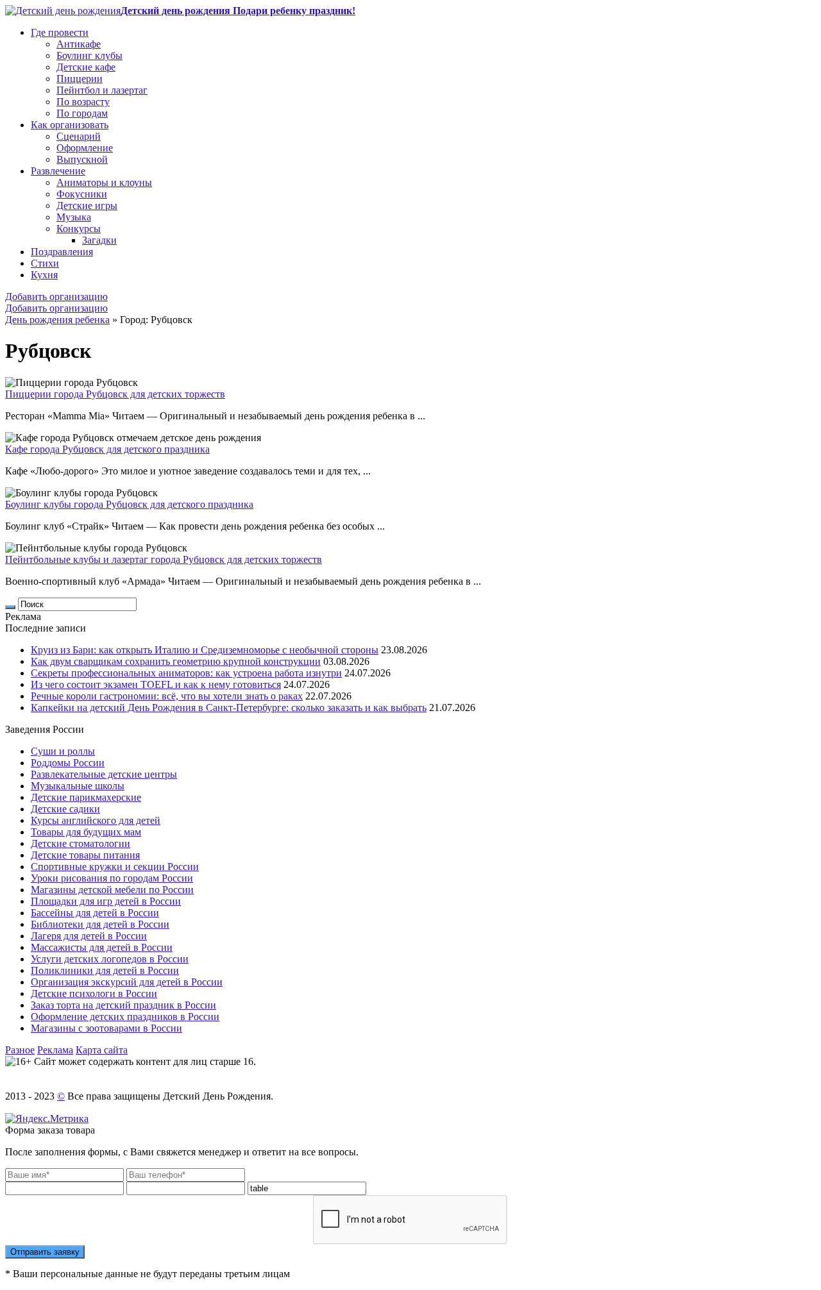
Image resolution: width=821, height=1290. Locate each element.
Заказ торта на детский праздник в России (123, 1005)
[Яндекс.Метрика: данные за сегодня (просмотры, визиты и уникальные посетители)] (47, 1119)
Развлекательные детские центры (104, 774)
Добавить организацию (56, 296)
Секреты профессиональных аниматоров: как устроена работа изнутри (186, 672)
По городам (82, 113)
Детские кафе (85, 67)
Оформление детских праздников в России (125, 1016)
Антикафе (78, 43)
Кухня (44, 274)
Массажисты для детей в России (102, 947)
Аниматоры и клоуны (104, 182)
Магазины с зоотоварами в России (106, 1028)
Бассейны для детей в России (95, 912)
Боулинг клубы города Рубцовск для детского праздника (129, 504)
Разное (20, 1049)
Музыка (73, 217)
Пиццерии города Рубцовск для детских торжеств (115, 394)
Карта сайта (102, 1049)
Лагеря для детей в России (89, 935)
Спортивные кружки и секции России (115, 866)
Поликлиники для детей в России (105, 970)
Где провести (60, 32)
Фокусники (81, 193)
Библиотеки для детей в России (100, 924)
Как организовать (69, 124)
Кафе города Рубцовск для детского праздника (107, 449)
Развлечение (58, 170)
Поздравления (62, 251)
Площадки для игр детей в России (106, 901)
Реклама (55, 1049)
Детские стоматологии (80, 843)
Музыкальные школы (77, 785)
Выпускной (82, 159)
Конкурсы (78, 228)
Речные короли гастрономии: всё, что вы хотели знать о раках (167, 696)
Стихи (45, 263)
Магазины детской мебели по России (112, 889)
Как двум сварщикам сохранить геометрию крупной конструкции (176, 661)
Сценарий (78, 136)
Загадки (99, 240)
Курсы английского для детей (95, 820)
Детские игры (86, 205)
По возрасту (83, 101)
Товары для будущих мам (86, 831)
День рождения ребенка (57, 319)
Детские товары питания (85, 855)
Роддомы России (68, 762)
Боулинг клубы (89, 55)
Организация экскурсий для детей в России (127, 981)
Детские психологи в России (94, 993)
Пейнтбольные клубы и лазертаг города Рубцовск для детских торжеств (163, 559)
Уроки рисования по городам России (112, 878)
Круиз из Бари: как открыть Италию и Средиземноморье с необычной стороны (204, 649)
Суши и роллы (63, 751)
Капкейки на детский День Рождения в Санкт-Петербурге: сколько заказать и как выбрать (229, 707)
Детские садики (65, 808)
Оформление (84, 147)
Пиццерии (79, 78)
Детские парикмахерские (86, 797)
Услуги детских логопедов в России (110, 958)
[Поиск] (10, 607)
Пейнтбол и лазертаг (102, 90)
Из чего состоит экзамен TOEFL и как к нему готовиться (156, 684)
